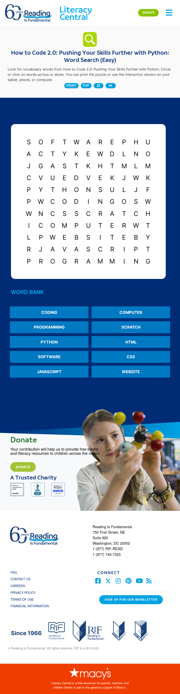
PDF (86, 85)
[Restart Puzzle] (98, 86)
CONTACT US (22, 579)
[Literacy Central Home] (75, 6)
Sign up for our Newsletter (131, 599)
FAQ (14, 572)
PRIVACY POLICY (23, 592)
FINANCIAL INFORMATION (30, 606)
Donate (23, 467)
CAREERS (18, 586)
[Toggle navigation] (169, 12)
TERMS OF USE (24, 599)
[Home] (31, 6)
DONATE (148, 12)
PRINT (71, 85)
